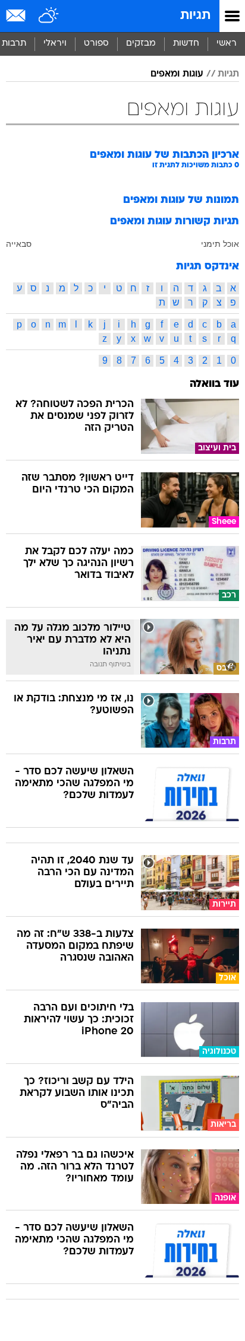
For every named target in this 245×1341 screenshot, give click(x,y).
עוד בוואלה (214, 384)
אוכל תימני (220, 244)
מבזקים (141, 43)
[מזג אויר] (49, 16)
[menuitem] (186, 43)
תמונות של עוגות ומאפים (181, 200)
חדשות (186, 43)
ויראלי (55, 43)
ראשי (226, 43)
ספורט (96, 43)
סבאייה (19, 244)
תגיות (195, 15)
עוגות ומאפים (176, 74)
